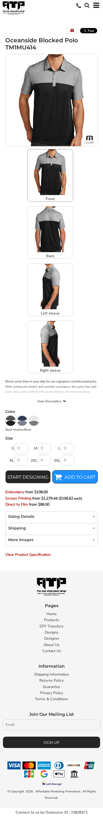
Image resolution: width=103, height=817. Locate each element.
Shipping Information (51, 674)
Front (50, 198)
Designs (51, 632)
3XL (57, 460)
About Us (51, 644)
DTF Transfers (51, 626)
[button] (86, 5)
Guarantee (51, 686)
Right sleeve (50, 370)
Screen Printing (18, 498)
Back (50, 256)
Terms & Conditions (51, 698)
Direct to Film (16, 504)
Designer (51, 638)
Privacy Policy (51, 692)
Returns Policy (51, 680)
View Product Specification (28, 554)
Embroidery (14, 492)
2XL (34, 460)
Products (51, 619)
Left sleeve (50, 313)
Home (51, 613)
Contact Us (51, 650)
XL (12, 460)
